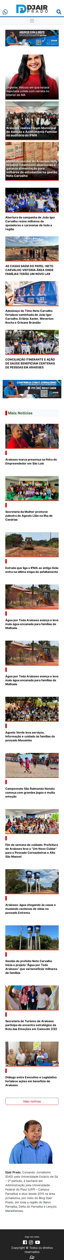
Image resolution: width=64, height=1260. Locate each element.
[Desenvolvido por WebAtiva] (32, 1257)
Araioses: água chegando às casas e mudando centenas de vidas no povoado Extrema (30, 908)
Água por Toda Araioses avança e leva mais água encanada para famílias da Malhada (31, 624)
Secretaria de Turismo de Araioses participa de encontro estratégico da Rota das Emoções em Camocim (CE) (32, 1025)
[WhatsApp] (5, 12)
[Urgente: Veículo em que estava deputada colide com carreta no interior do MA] (32, 76)
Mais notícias (32, 1101)
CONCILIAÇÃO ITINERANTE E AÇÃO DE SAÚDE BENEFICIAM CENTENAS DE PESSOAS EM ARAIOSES (30, 363)
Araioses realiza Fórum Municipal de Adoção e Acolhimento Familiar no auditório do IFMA (31, 131)
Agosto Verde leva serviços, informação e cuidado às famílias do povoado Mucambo (30, 736)
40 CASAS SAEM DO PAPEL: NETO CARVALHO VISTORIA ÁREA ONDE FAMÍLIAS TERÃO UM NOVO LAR (29, 270)
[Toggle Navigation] (32, 20)
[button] (9, 78)
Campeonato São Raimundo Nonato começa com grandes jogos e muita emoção (30, 792)
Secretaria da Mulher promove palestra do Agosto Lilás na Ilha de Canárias (29, 515)
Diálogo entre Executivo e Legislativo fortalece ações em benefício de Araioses (31, 1081)
